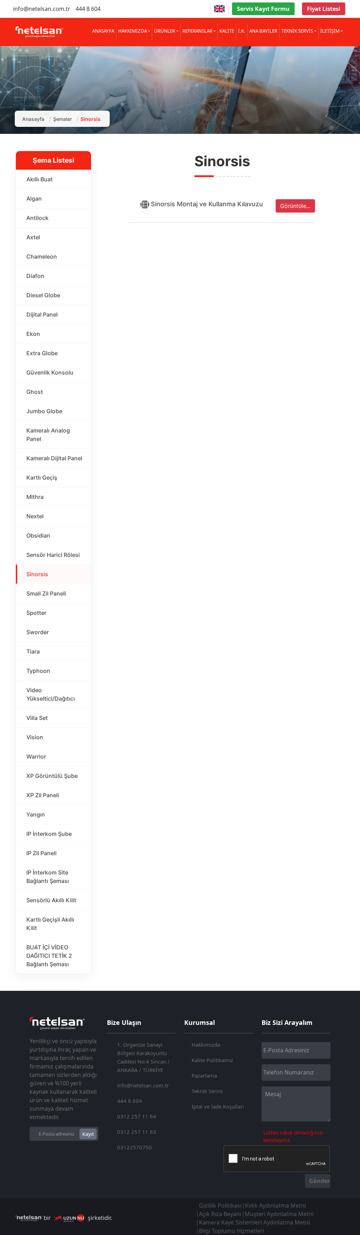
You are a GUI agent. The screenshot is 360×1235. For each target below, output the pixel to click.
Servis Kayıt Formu (263, 9)
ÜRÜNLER (164, 31)
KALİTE (226, 31)
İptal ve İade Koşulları (218, 1106)
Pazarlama (204, 1075)
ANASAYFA (103, 31)
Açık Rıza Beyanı (220, 1214)
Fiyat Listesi (323, 9)
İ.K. (241, 31)
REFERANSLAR (197, 31)
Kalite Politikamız (212, 1060)
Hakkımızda (206, 1044)
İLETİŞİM (330, 31)
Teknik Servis (207, 1090)
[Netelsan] (39, 32)
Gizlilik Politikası (220, 1205)
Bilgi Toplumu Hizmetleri (231, 1231)
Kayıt (88, 1134)
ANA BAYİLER (263, 31)
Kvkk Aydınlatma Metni (275, 1205)
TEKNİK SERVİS (297, 31)
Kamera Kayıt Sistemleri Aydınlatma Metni (254, 1222)
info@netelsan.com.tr (41, 9)
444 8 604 (88, 9)
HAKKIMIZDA (132, 31)
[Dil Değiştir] (219, 8)
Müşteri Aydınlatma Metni (279, 1214)
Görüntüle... (295, 205)
